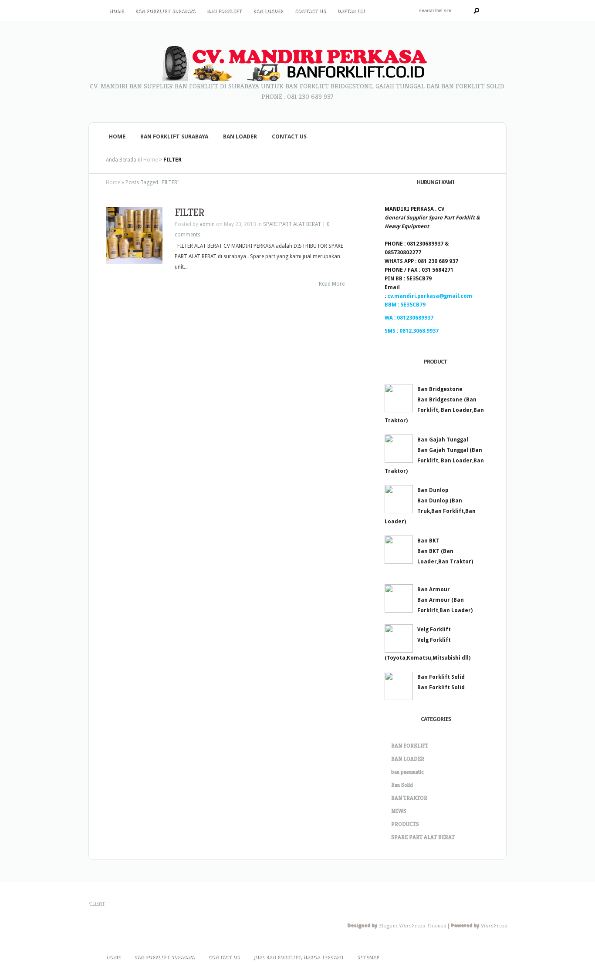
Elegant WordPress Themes (412, 925)
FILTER (189, 212)
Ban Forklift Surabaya (165, 11)
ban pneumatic (407, 771)
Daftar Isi (351, 11)
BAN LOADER (268, 11)
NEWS (398, 811)
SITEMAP (368, 957)
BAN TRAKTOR (409, 798)
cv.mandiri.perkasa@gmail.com (429, 296)
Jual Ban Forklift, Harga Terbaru (298, 957)
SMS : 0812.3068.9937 (412, 331)
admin (207, 224)
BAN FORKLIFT (224, 11)
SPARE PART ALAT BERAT (292, 224)
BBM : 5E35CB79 (405, 305)
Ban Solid (402, 784)
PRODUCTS (405, 824)
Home (116, 11)
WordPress (493, 925)
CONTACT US (310, 11)
